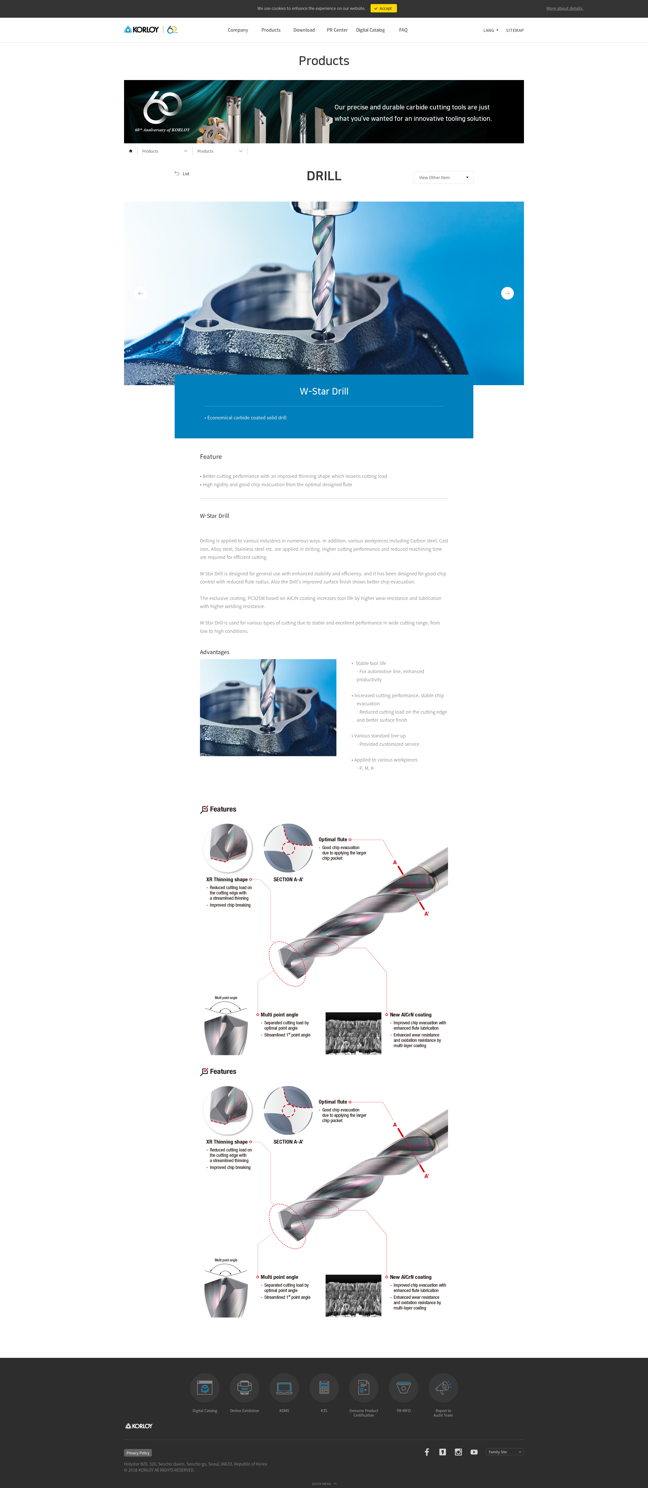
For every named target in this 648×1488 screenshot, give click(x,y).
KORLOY (151, 30)
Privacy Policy (138, 1452)
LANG (488, 30)
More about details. (564, 8)
